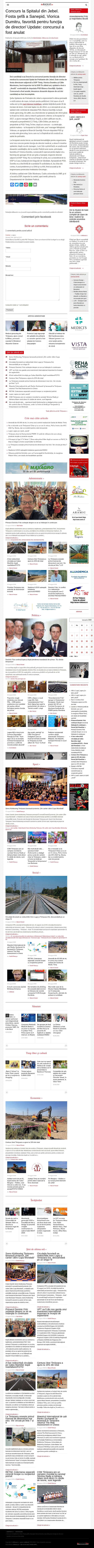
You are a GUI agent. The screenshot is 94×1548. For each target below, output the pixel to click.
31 (92, 652)
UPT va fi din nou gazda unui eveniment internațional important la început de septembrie (51, 1312)
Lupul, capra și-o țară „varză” (19, 394)
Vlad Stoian (20, 525)
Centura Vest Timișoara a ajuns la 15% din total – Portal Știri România (79, 757)
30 (87, 652)
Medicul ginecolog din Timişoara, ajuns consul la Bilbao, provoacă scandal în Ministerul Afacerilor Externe (14, 338)
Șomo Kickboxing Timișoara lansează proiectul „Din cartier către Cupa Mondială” (35, 808)
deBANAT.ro (82, 1543)
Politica (35, 615)
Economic (35, 1098)
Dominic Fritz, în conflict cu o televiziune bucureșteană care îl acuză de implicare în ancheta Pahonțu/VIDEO (57, 591)
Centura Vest (14, 1159)
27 (72, 652)
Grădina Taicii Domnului (78, 110)
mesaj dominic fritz (16, 539)
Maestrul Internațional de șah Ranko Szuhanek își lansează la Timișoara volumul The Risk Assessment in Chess (16, 949)
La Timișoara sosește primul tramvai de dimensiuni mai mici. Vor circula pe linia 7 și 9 (20, 1419)
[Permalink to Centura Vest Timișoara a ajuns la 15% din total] (37, 547)
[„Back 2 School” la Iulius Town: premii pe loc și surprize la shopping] (13, 1064)
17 (92, 641)
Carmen (8, 235)
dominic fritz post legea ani (18, 678)
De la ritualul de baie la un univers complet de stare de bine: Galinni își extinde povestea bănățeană (78, 216)
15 (82, 641)
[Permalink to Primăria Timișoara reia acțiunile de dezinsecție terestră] (16, 576)
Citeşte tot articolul (11, 538)
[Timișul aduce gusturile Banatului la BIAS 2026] (28, 1064)
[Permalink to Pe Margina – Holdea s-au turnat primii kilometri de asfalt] (57, 1167)
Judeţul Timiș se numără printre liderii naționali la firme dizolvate (37, 1181)
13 (72, 641)
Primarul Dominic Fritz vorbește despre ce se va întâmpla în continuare (35, 367)
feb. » (76, 656)
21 (77, 647)
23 (87, 647)
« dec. (71, 656)
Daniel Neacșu (21, 811)
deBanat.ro (84, 235)
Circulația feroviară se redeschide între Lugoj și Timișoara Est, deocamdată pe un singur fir (51, 1256)
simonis (21, 1159)
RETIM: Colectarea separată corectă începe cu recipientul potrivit (32, 391)
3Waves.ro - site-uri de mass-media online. (25, 1544)
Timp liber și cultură (36, 1053)
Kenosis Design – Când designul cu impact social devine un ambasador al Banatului (80, 284)
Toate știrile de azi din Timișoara (56, 411)
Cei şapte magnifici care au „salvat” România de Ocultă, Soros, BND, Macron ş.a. (80, 96)
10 (92, 635)
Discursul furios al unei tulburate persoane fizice (79, 191)
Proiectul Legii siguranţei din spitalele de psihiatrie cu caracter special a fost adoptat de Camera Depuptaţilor (36, 338)
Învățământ (36, 1200)
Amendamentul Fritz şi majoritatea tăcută (78, 17)
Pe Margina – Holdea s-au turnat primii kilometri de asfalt (57, 1181)
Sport (35, 764)
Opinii (72, 9)
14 (77, 641)
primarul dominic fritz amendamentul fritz (33, 539)
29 (82, 652)
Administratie (37, 38)
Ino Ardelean (12, 747)
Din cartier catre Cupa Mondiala (51, 828)
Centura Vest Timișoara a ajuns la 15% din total (26, 378)
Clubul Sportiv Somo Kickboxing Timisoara (30, 828)
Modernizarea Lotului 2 (49, 936)
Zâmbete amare (75, 12)
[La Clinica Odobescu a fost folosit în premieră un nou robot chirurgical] (60, 1017)
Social (35, 872)
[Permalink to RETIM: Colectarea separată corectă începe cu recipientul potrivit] (37, 947)
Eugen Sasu (84, 135)
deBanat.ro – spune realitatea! (20, 1542)
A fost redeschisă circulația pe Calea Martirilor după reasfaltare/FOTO (34, 375)
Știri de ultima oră (35, 1249)
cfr (11, 936)
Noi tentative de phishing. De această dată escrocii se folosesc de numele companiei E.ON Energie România (37, 991)
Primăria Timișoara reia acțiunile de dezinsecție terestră (15, 589)
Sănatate (36, 1006)
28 (77, 652)
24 (92, 647)
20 (72, 647)
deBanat (47, 5)
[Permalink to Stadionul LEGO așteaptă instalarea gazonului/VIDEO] (37, 576)
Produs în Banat (76, 203)
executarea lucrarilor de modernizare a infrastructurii (27, 936)
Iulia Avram (54, 38)
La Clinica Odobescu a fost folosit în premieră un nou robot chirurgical (59, 1029)
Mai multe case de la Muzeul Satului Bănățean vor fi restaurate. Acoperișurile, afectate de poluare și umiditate (57, 991)
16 (87, 641)
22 (82, 647)
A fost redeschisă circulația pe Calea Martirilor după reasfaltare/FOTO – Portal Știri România (79, 741)
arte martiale (14, 828)
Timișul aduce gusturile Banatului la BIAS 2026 (28, 1073)
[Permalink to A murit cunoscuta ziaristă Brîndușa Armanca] (16, 975)
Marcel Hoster (13, 568)
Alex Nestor (33, 711)
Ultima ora (45, 38)
